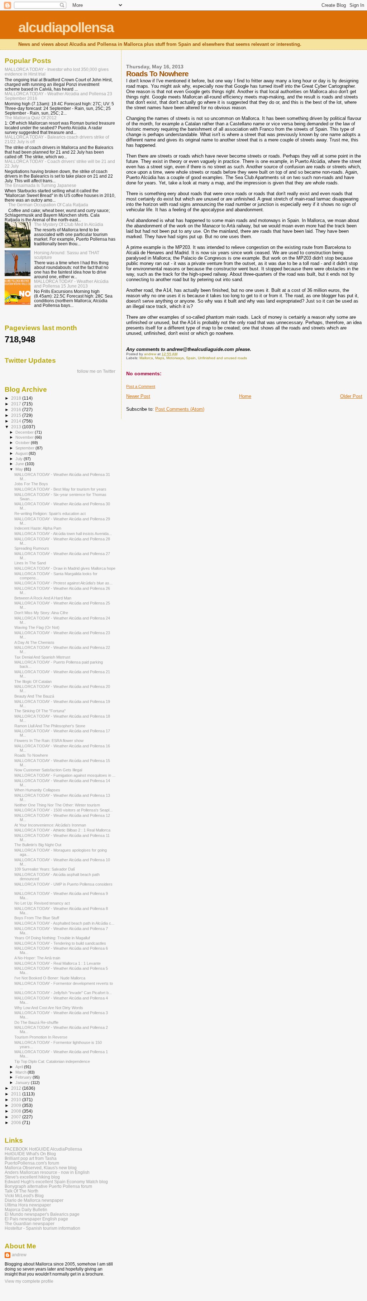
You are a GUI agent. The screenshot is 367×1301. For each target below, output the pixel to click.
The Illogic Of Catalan (33, 681)
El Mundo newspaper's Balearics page (42, 1214)
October (23, 442)
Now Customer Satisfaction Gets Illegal (48, 770)
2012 (16, 1088)
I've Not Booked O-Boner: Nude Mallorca (49, 978)
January (23, 1082)
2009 (16, 1105)
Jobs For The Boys (31, 484)
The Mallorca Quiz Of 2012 (31, 117)
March (21, 1072)
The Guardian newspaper (29, 1223)
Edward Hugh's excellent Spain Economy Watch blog (56, 1181)
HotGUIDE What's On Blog (30, 1153)
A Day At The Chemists (34, 642)
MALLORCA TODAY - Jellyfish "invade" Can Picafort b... (63, 993)
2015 (16, 415)
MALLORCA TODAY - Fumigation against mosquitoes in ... (64, 775)
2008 (16, 1111)
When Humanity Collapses (37, 790)
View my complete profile (29, 1281)
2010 (16, 1099)
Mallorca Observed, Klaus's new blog (41, 1167)
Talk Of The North (21, 1191)
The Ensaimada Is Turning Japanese (40, 185)
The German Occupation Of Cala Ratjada (48, 204)
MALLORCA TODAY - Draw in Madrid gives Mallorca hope (64, 568)
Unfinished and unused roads (222, 358)
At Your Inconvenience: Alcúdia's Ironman (50, 825)
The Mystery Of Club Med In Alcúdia (68, 224)
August (22, 453)
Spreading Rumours (31, 548)
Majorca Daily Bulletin (26, 1209)
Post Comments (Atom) (179, 409)
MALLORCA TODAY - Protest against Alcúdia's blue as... (63, 583)
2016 (16, 409)
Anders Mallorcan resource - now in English (47, 1172)
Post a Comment (140, 386)
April (19, 1067)
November (25, 437)
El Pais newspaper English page (36, 1218)
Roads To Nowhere (31, 755)
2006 (16, 1122)
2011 (16, 1094)
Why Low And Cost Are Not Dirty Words (48, 1008)
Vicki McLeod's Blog (24, 1195)
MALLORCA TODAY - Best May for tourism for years (60, 489)
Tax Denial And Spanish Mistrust (42, 657)
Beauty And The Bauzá (34, 696)
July (19, 459)
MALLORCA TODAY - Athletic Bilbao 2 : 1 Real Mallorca (62, 830)
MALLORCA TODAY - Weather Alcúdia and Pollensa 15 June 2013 (71, 283)
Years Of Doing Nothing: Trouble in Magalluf (52, 938)
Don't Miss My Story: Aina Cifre (41, 613)
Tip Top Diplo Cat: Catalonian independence (52, 1061)
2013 (16, 426)
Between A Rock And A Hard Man (42, 598)
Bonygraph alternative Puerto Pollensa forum (48, 1186)
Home (245, 396)
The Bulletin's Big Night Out (37, 845)
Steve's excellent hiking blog (32, 1177)
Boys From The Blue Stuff (36, 918)
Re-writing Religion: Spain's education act (50, 513)
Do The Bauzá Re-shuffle (36, 1022)
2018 (16, 398)
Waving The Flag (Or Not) (36, 627)
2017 (16, 403)
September (25, 448)
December (25, 432)
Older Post (351, 396)
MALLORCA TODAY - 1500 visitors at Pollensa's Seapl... (63, 810)
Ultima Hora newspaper (28, 1205)
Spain (191, 358)
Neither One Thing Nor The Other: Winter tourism (57, 805)
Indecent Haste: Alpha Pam (37, 528)
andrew (19, 1254)
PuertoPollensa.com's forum (32, 1163)
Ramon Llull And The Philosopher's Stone (49, 726)
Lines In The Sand (30, 563)
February (24, 1077)
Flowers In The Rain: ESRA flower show (49, 740)
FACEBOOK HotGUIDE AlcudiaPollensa (43, 1149)
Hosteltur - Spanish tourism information (42, 1228)
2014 (16, 421)
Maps (159, 358)
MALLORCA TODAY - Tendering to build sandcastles (60, 943)
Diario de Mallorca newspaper (34, 1200)
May (19, 469)
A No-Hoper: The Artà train (37, 958)
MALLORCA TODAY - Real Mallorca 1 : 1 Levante (57, 963)
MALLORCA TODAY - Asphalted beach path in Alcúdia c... (64, 923)
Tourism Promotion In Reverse (40, 1037)
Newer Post (138, 396)
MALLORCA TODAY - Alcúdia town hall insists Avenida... (63, 533)
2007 (16, 1116)
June (20, 464)
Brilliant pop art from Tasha (31, 1158)
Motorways (175, 358)
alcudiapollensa (66, 27)
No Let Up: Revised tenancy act (42, 903)
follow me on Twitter (96, 371)
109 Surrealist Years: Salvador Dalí (44, 869)
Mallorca (146, 358)
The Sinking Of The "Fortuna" (40, 711)
